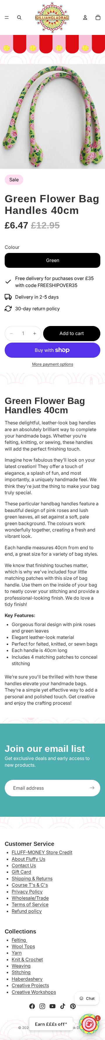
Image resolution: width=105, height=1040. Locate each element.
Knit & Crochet (27, 959)
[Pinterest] (72, 1006)
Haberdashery (27, 979)
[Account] (85, 17)
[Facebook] (32, 1006)
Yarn (17, 953)
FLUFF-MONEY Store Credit (42, 852)
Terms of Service (30, 904)
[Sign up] (92, 787)
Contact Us (24, 865)
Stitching (21, 972)
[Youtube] (52, 1006)
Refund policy (27, 911)
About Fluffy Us (28, 859)
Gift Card (21, 872)
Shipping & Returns (32, 878)
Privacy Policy (27, 891)
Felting (19, 940)
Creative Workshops (34, 992)
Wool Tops (23, 946)
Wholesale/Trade (30, 898)
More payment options (52, 364)
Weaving (21, 966)
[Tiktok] (62, 1006)
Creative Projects (30, 985)
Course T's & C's (30, 885)
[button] (89, 1024)
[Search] (19, 17)
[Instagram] (42, 1006)
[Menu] (6, 17)
